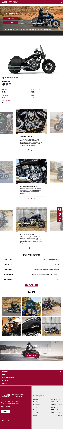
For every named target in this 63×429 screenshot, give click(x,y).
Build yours (11, 19)
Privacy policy (5, 420)
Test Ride (11, 22)
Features (10, 33)
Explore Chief (31, 355)
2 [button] (31, 150)
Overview (4, 33)
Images (19, 33)
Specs (15, 33)
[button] (4, 130)
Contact (5, 411)
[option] (31, 129)
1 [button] (29, 150)
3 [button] (34, 150)
